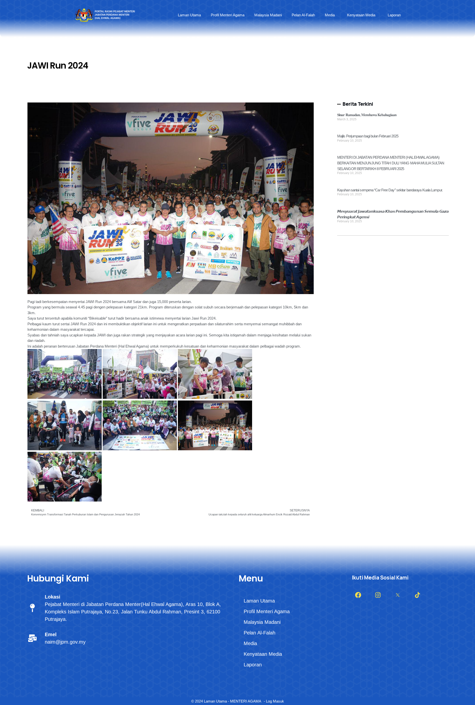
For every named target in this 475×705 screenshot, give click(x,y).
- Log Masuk (274, 701)
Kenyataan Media (361, 15)
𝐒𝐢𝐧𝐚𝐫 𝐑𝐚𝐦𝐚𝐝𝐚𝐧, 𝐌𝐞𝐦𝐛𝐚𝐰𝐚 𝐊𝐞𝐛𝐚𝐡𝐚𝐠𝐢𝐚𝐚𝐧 (366, 115)
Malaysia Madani (268, 15)
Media (330, 15)
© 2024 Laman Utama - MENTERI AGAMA (226, 701)
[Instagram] (378, 595)
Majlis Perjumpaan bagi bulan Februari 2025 (367, 136)
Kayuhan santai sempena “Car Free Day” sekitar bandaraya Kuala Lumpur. (390, 190)
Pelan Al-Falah (303, 15)
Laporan (394, 15)
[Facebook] (358, 595)
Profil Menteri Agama (227, 15)
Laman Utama (189, 15)
